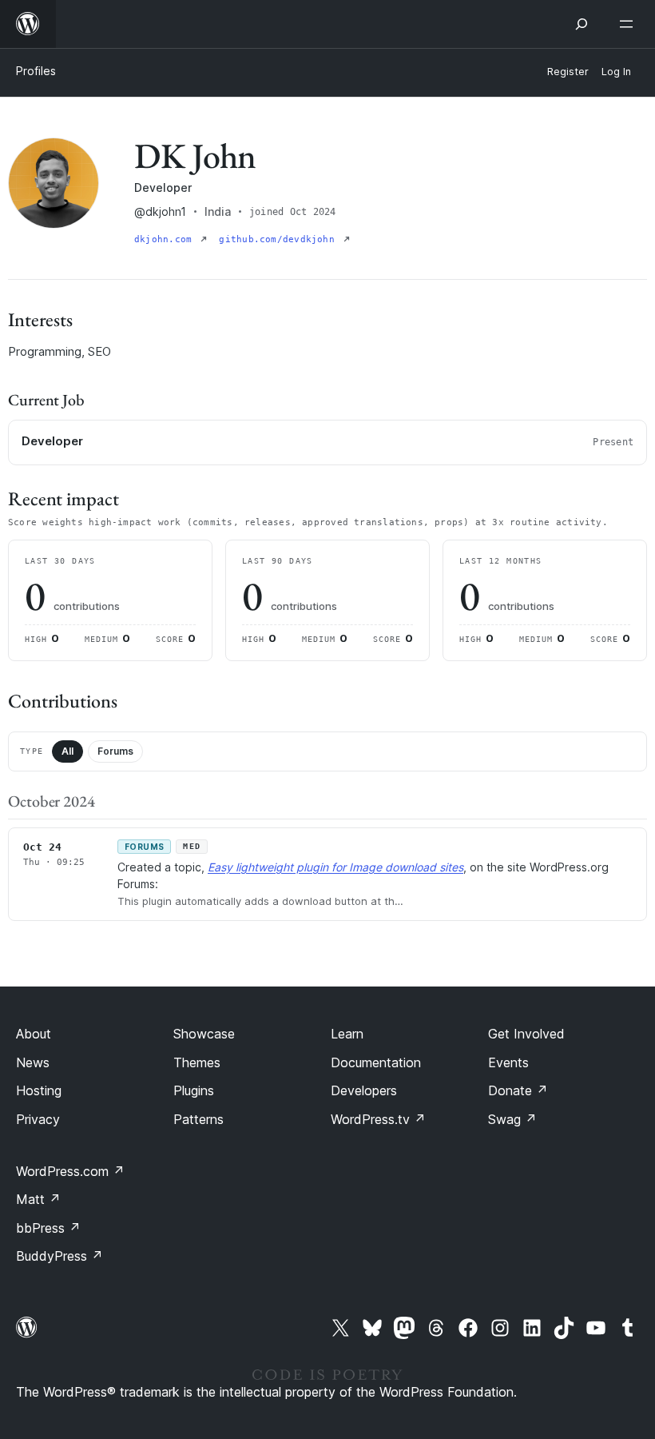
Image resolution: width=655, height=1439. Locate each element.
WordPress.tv (378, 1119)
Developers (364, 1090)
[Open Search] (581, 24)
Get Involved (526, 1034)
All (67, 751)
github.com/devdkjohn (279, 239)
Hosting (39, 1090)
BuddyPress (59, 1256)
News (33, 1062)
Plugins (193, 1090)
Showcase (204, 1034)
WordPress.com (70, 1171)
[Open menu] (629, 24)
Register (568, 72)
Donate (518, 1090)
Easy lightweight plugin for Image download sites (335, 867)
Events (508, 1062)
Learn (347, 1034)
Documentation (376, 1062)
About (33, 1034)
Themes (196, 1062)
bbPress (48, 1228)
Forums (115, 751)
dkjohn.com (165, 239)
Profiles (36, 71)
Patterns (198, 1119)
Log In (616, 72)
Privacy (38, 1119)
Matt (38, 1199)
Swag (512, 1119)
